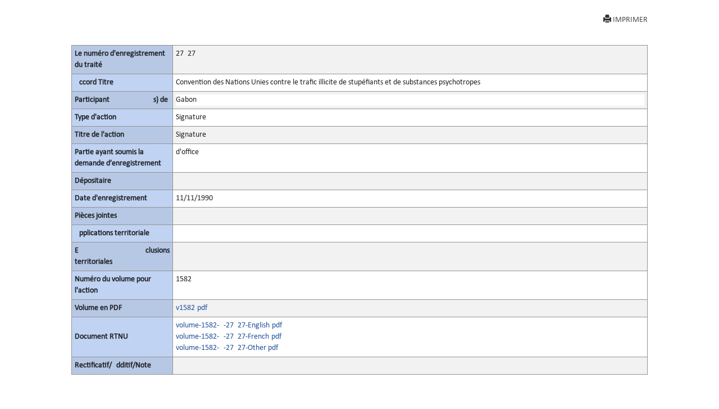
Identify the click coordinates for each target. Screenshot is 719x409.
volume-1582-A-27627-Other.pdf (227, 348)
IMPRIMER (630, 20)
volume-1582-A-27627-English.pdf (229, 325)
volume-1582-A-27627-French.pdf (228, 336)
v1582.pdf (191, 308)
